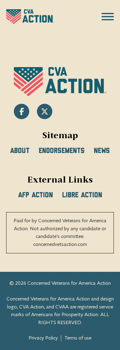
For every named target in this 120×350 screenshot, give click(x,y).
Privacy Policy (43, 338)
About (20, 151)
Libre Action (82, 195)
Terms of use (77, 338)
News (102, 151)
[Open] (108, 16)
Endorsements (62, 151)
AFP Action (35, 195)
